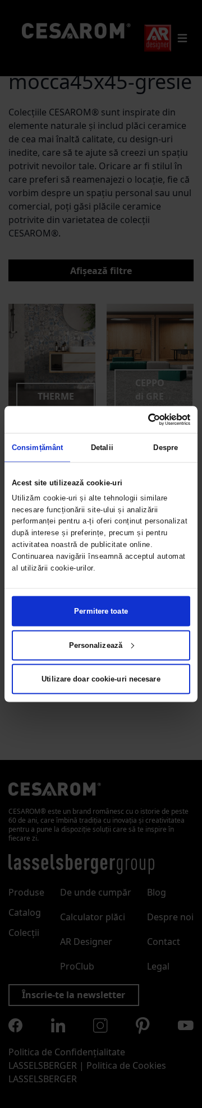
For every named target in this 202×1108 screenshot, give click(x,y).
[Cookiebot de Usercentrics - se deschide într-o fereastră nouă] (143, 419)
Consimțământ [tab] (37, 447)
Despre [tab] (165, 447)
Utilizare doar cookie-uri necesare (101, 679)
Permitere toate (101, 611)
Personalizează (95, 645)
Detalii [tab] (102, 447)
